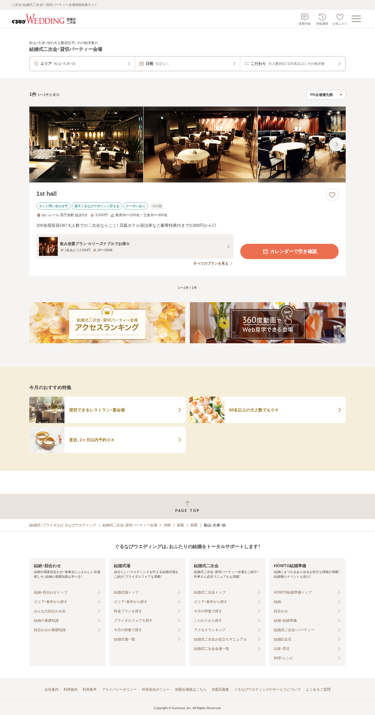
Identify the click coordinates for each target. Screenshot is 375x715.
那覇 (180, 525)
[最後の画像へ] (336, 144)
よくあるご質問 (318, 689)
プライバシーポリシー (119, 689)
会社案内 (52, 689)
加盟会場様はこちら (191, 689)
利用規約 (71, 689)
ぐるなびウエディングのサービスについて (267, 689)
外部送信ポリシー (156, 689)
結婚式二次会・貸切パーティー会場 (130, 525)
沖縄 (167, 525)
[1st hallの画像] (187, 144)
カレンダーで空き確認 (293, 251)
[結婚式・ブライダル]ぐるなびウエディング (62, 525)
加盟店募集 (220, 689)
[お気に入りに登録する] (332, 194)
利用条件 (90, 689)
